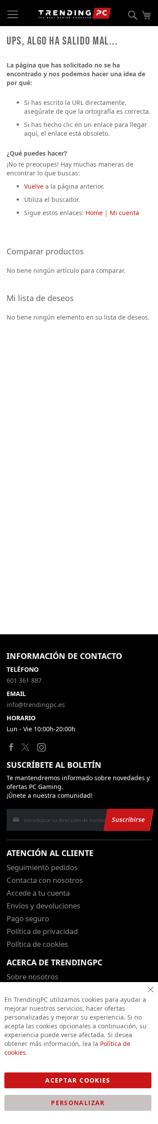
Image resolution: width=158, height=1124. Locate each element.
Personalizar (77, 1102)
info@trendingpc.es (36, 704)
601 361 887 (24, 680)
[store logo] (74, 13)
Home (94, 212)
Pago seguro (28, 918)
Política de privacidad (42, 931)
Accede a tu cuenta (38, 893)
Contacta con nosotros (45, 880)
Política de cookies (37, 944)
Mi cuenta (124, 212)
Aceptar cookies (77, 1080)
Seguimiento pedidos (42, 867)
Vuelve (33, 186)
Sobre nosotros (32, 976)
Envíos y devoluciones (43, 906)
